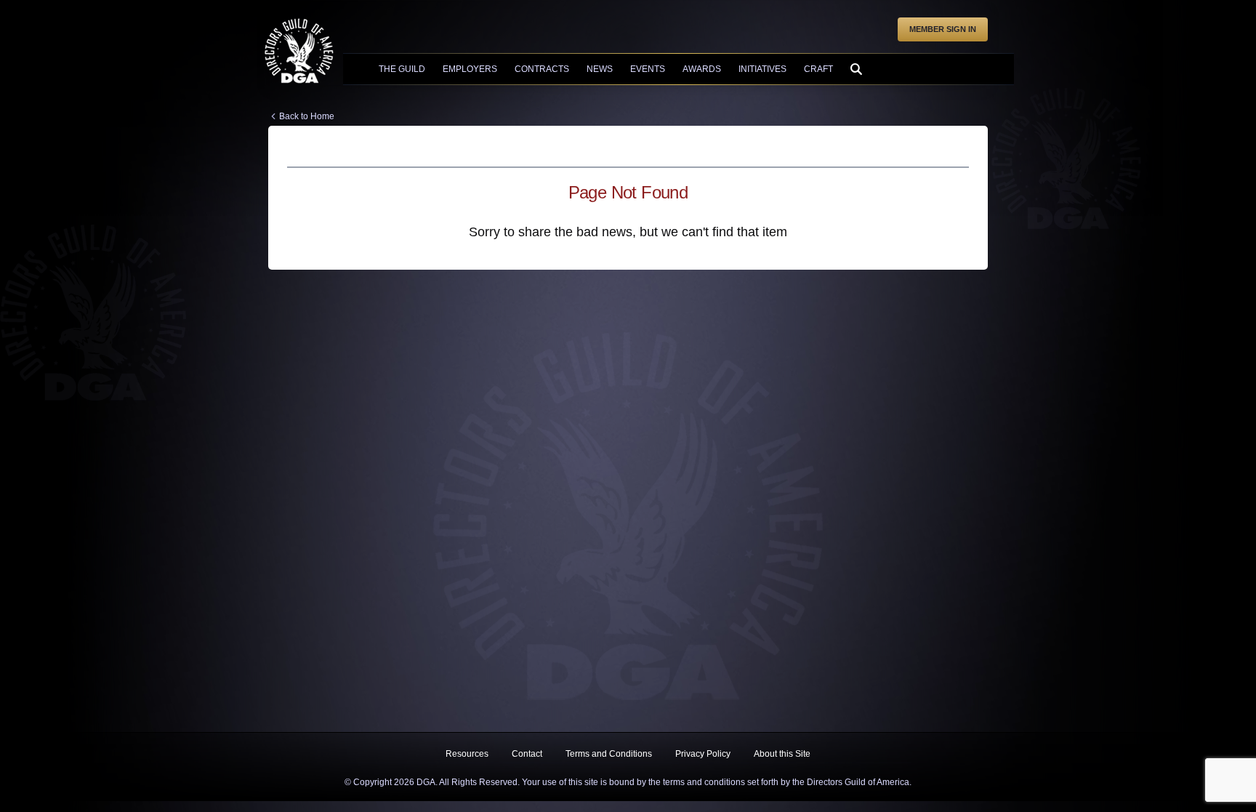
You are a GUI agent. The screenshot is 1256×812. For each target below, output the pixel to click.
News (600, 69)
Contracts (542, 69)
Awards (702, 69)
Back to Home (306, 116)
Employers (470, 69)
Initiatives (762, 69)
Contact (527, 754)
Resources (467, 754)
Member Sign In (942, 29)
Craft (818, 69)
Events (647, 69)
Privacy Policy (702, 754)
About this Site (782, 754)
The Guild (402, 69)
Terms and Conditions (608, 754)
